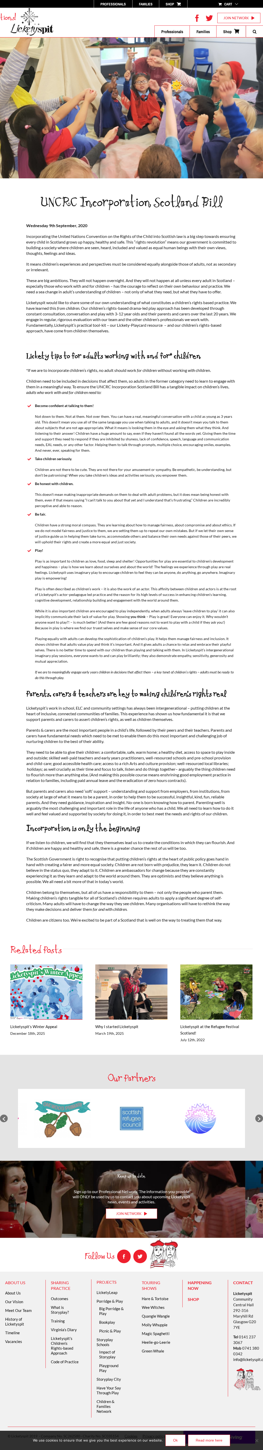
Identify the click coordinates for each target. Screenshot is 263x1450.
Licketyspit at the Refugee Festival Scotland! (209, 992)
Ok (175, 1440)
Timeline (12, 1332)
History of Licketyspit (14, 1321)
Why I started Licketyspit (124, 992)
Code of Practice (65, 1361)
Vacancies (13, 1341)
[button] (254, 31)
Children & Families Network (106, 1406)
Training (58, 1321)
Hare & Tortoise (155, 1298)
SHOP (193, 1299)
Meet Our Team (18, 1310)
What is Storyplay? (60, 1309)
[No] (256, 1440)
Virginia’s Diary (64, 1329)
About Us (13, 1293)
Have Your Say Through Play (109, 1390)
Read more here (209, 1440)
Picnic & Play (110, 1331)
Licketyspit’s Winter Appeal (39, 992)
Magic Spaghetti (156, 1333)
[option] (69, 1118)
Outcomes (59, 1298)
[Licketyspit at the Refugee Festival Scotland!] (216, 992)
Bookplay (107, 1322)
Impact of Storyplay (107, 1354)
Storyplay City (109, 1379)
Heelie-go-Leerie (156, 1342)
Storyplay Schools (105, 1342)
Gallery (53, 992)
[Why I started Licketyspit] (131, 992)
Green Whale (153, 1351)
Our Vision (14, 1301)
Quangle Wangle (156, 1316)
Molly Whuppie (154, 1324)
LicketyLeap (107, 1292)
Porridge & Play (110, 1301)
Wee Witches (153, 1307)
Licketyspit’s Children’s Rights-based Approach (62, 1345)
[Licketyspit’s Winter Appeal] (46, 992)
